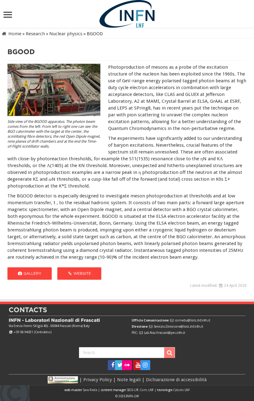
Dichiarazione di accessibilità (176, 379)
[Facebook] (111, 365)
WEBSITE (81, 273)
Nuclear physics (65, 34)
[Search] (169, 352)
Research (35, 34)
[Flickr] (127, 365)
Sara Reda (89, 390)
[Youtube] (136, 365)
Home (14, 34)
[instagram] (143, 365)
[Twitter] (118, 365)
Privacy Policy (97, 379)
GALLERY (32, 273)
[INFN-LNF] (127, 12)
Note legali (129, 379)
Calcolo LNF (181, 390)
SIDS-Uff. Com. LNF (140, 390)
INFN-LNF (132, 396)
